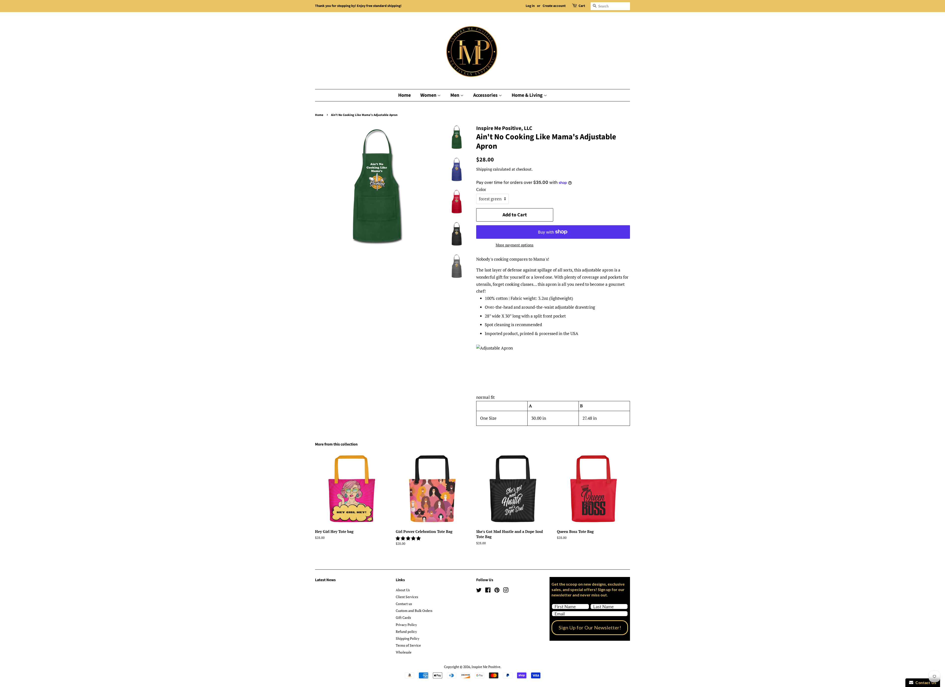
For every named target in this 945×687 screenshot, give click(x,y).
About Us (403, 590)
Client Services (407, 596)
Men (455, 95)
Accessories (486, 95)
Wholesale (403, 652)
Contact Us (924, 683)
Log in (530, 5)
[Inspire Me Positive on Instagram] (505, 591)
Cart (582, 5)
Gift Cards (403, 617)
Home (404, 95)
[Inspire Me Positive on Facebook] (488, 591)
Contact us (404, 603)
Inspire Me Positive (486, 666)
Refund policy (406, 631)
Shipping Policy (407, 638)
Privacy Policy (406, 624)
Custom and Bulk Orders (414, 610)
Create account (554, 5)
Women (428, 95)
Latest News (325, 580)
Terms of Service (408, 645)
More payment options (515, 244)
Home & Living (528, 95)
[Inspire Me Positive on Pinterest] (497, 591)
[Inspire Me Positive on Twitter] (479, 591)
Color (481, 189)
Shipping (484, 169)
